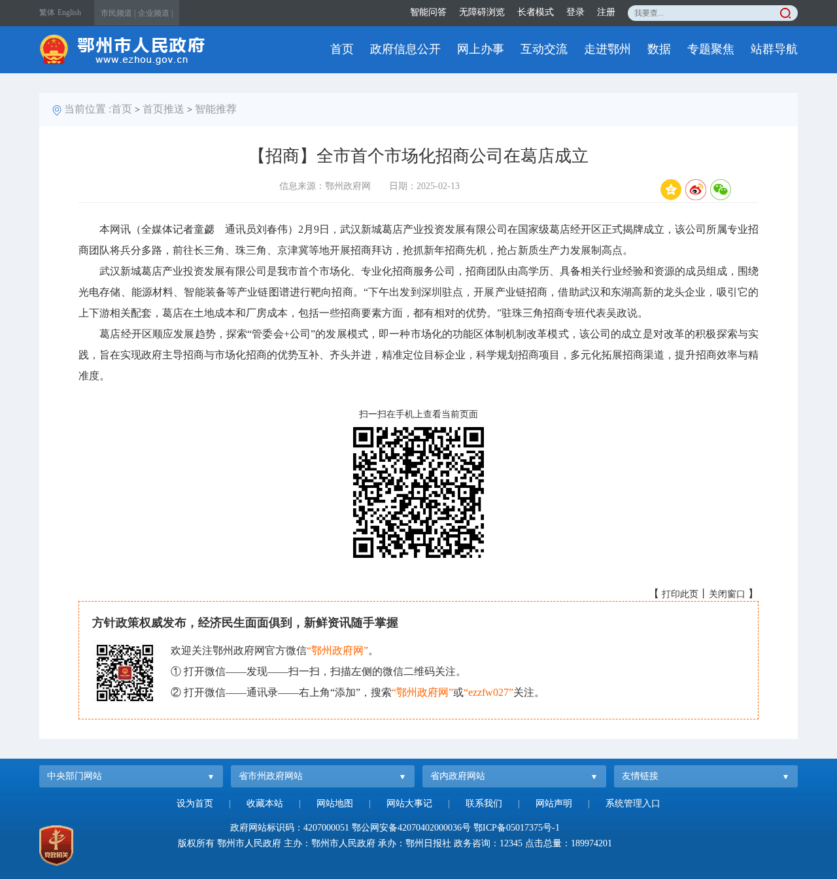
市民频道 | (118, 13)
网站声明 (554, 803)
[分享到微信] (720, 189)
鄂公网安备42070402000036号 (411, 828)
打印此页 (680, 594)
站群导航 (774, 49)
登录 (575, 12)
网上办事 (480, 49)
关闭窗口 (727, 594)
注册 (606, 12)
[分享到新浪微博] (695, 189)
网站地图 (334, 803)
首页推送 (163, 108)
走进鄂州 (607, 49)
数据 (659, 49)
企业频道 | (155, 13)
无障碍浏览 (482, 12)
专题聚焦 (710, 49)
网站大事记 (409, 803)
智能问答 (428, 12)
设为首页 (195, 803)
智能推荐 (216, 108)
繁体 (47, 12)
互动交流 (544, 49)
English (69, 12)
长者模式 (535, 12)
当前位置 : (87, 108)
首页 (342, 49)
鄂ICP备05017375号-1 (516, 828)
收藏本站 (265, 803)
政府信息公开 (405, 49)
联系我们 (484, 803)
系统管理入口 (633, 803)
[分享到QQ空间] (670, 189)
